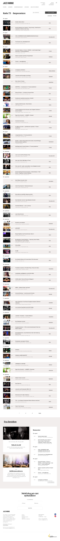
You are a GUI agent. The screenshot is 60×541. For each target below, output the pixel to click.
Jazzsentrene (43, 4)
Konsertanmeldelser (25, 516)
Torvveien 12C (52, 36)
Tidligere (54, 15)
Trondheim (51, 268)
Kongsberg (51, 181)
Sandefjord (51, 82)
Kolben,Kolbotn (52, 70)
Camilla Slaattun (5, 525)
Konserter (23, 515)
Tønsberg (51, 76)
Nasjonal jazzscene (51, 4)
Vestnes (50, 364)
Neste (40, 413)
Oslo (50, 22)
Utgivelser (23, 517)
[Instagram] (55, 516)
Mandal (50, 116)
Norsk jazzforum (43, 2)
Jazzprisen (52, 2)
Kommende (50, 15)
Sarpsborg (51, 223)
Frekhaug (50, 56)
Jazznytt (44, 3)
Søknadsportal (52, 3)
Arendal (50, 294)
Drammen (51, 370)
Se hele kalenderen (51, 482)
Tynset (50, 51)
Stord (50, 234)
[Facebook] (55, 514)
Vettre (50, 104)
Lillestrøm (51, 302)
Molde (50, 350)
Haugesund (51, 141)
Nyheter (23, 514)
